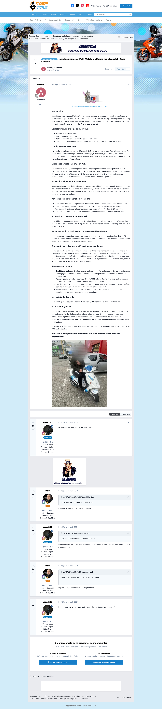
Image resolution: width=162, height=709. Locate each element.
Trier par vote (114, 414)
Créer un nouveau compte (58, 662)
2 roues (44, 14)
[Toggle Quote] (62, 497)
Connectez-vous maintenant (103, 662)
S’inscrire (126, 6)
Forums (34, 14)
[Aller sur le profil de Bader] (48, 499)
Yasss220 (47, 422)
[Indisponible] (79, 373)
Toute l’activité (35, 20)
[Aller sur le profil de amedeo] (43, 69)
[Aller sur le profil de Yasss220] (48, 430)
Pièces (62, 14)
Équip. (53, 14)
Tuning (72, 14)
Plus (90, 14)
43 (52, 510)
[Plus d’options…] (128, 85)
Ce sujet (121, 14)
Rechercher (110, 20)
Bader (47, 491)
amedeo (58, 68)
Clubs (80, 20)
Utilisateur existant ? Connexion (104, 6)
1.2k (46, 442)
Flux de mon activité (53, 20)
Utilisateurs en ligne (94, 20)
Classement (69, 20)
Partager (108, 69)
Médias (81, 14)
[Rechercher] (129, 14)
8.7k (46, 510)
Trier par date (125, 414)
